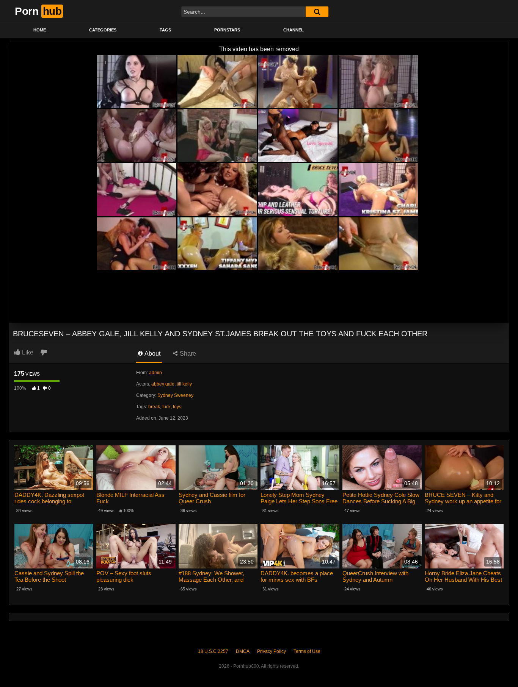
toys (177, 406)
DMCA (243, 651)
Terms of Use (307, 651)
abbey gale (162, 384)
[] (317, 11)
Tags (165, 30)
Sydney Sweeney (175, 395)
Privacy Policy (271, 651)
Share (187, 353)
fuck (166, 406)
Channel (293, 30)
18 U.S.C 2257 (213, 651)
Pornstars (227, 30)
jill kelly (184, 384)
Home (39, 30)
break (154, 406)
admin (155, 372)
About (151, 353)
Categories (102, 30)
